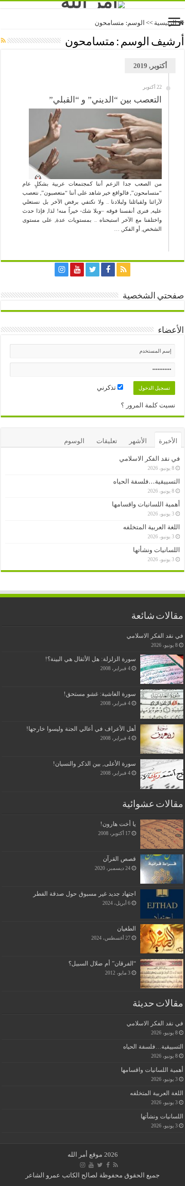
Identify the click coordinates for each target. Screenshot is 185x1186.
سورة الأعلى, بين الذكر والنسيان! (94, 763)
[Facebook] (108, 269)
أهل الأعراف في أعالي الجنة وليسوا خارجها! (81, 728)
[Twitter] (92, 269)
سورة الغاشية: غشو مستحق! (100, 693)
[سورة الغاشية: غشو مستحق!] (161, 704)
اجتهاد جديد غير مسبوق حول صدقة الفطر (84, 893)
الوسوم (74, 441)
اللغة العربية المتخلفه (151, 527)
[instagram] (61, 269)
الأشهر (138, 441)
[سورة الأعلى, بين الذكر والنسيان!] (161, 774)
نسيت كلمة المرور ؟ (148, 405)
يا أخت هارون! (118, 823)
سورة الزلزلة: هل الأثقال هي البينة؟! (90, 658)
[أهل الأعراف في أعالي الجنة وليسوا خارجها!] (161, 739)
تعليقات (106, 441)
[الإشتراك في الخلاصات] (3, 40)
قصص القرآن (119, 858)
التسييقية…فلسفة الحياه (146, 481)
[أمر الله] (92, 4)
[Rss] (123, 269)
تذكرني (107, 387)
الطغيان (126, 928)
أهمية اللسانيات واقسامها (146, 504)
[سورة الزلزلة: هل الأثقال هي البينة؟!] (161, 669)
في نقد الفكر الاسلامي (149, 458)
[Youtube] (77, 269)
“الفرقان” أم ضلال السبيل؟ (102, 963)
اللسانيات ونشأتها (156, 549)
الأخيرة (168, 441)
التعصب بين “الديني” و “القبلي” (105, 99)
